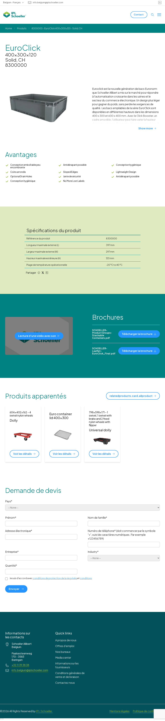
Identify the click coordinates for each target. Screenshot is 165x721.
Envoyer (14, 589)
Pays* (8, 501)
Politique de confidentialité (149, 711)
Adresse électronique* (18, 530)
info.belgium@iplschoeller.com (48, 2)
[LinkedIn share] (46, 272)
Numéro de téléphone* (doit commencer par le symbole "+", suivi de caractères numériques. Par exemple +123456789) (121, 534)
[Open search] (152, 15)
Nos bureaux (62, 651)
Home (8, 28)
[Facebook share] (38, 272)
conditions (86, 578)
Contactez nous (65, 682)
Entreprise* (12, 551)
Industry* (93, 551)
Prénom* (10, 517)
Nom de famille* (97, 517)
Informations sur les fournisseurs (67, 665)
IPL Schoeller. (44, 711)
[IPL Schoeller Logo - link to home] (14, 14)
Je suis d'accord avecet (51, 578)
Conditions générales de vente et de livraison (70, 675)
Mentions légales (119, 711)
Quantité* (11, 565)
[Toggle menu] (159, 14)
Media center (63, 657)
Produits (21, 28)
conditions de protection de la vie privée (55, 578)
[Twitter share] (43, 272)
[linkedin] (160, 3)
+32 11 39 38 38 (20, 665)
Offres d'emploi (64, 646)
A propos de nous (65, 640)
